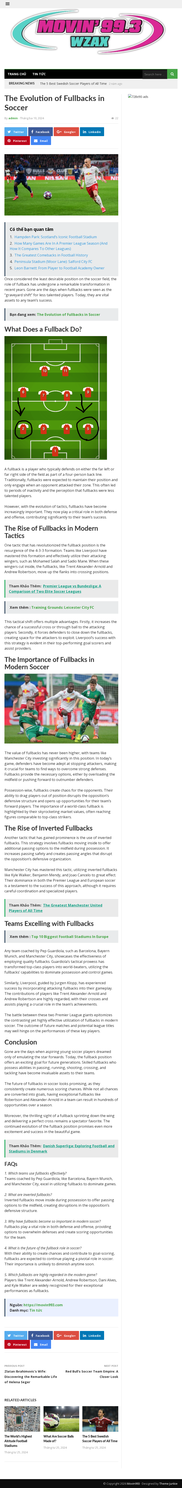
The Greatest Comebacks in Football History (51, 255)
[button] (8, 4)
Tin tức (39, 74)
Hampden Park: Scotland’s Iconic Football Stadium (55, 236)
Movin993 (133, 1484)
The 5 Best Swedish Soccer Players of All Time (73, 83)
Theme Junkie (168, 1484)
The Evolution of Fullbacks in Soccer (68, 314)
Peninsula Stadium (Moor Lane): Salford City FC (53, 261)
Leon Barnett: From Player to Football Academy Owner (59, 268)
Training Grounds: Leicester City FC (62, 607)
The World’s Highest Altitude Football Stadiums (18, 1441)
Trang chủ (17, 74)
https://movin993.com (43, 1305)
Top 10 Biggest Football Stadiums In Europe (70, 936)
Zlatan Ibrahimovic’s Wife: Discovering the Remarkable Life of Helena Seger (30, 1376)
